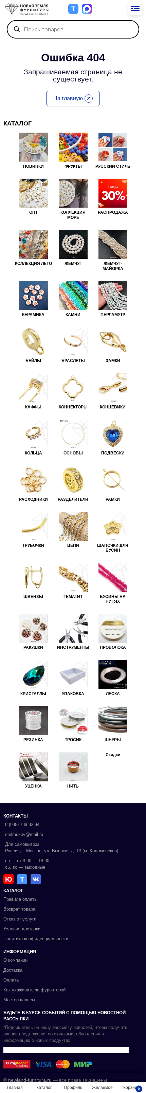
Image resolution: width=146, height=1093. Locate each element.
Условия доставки (21, 928)
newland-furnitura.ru (30, 1080)
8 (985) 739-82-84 (22, 824)
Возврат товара (19, 909)
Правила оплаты (20, 899)
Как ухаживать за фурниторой (34, 989)
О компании (15, 960)
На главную (68, 98)
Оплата (11, 980)
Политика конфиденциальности (35, 938)
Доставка (12, 970)
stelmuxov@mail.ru (24, 834)
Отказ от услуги (19, 919)
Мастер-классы (19, 999)
